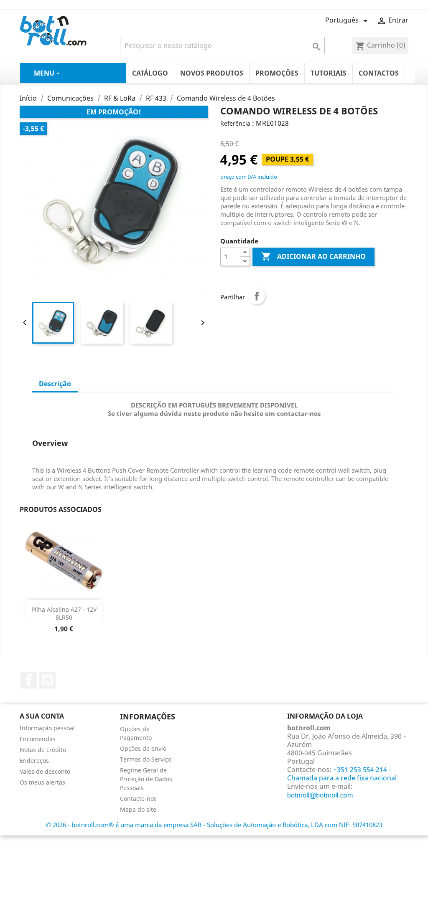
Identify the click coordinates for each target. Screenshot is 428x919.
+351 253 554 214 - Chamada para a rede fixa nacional (342, 773)
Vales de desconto (45, 771)
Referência (235, 123)
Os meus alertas (42, 782)
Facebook (28, 680)
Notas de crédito (43, 750)
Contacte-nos (138, 799)
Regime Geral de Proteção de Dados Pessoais (146, 779)
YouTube (47, 680)
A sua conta (42, 716)
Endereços (34, 761)
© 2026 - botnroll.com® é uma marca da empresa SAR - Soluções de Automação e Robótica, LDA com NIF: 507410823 (214, 824)
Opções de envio (143, 748)
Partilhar (256, 296)
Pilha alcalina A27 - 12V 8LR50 (64, 613)
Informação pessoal (47, 728)
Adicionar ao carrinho (313, 256)
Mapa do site (138, 809)
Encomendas (38, 739)
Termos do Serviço (145, 759)
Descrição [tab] (55, 383)
